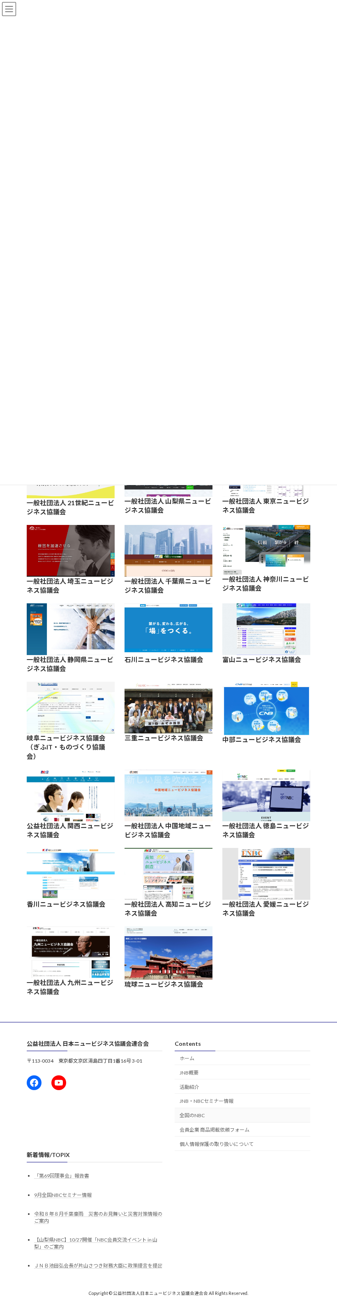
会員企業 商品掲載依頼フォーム (214, 1130)
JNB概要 (189, 1073)
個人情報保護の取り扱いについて (217, 1144)
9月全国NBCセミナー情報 (63, 1195)
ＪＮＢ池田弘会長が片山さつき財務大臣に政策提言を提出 (98, 1265)
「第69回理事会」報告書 (61, 1176)
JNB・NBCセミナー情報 (206, 1101)
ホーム (187, 1058)
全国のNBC (192, 1115)
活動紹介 (189, 1087)
